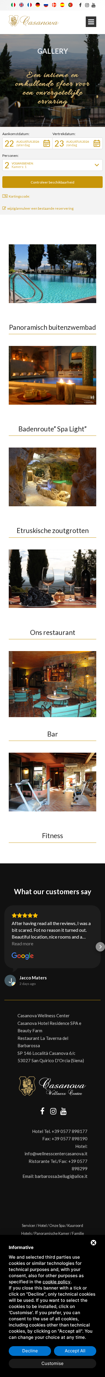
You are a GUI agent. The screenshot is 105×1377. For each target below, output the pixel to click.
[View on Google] (23, 956)
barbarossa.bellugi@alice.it (61, 1176)
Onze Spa (57, 1225)
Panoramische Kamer (51, 1233)
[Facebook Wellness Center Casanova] (80, 5)
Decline (30, 1351)
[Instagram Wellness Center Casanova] (87, 5)
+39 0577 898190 (70, 1138)
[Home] (34, 21)
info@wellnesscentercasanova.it (56, 1153)
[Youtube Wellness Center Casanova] (93, 5)
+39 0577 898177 (70, 1131)
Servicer (28, 1225)
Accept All (75, 1351)
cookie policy (57, 1281)
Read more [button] (22, 943)
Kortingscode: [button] (19, 196)
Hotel (42, 1225)
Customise (52, 1363)
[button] (27, 143)
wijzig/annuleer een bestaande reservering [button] (40, 208)
